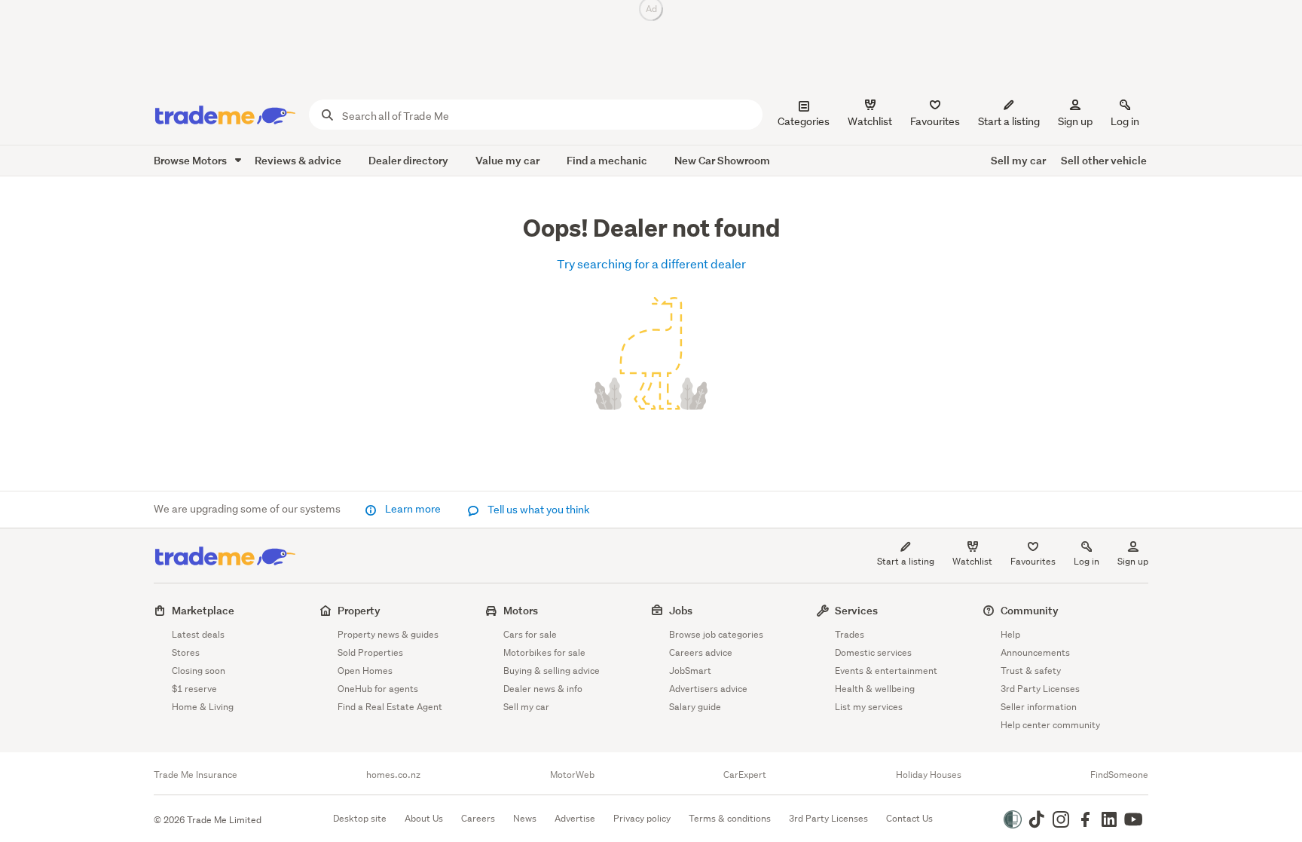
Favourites (1033, 561)
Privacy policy (642, 818)
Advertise (575, 818)
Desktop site (360, 818)
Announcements (1035, 652)
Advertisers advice (708, 688)
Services (856, 610)
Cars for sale (530, 634)
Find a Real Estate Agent (390, 706)
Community (1030, 610)
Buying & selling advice (551, 670)
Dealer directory (408, 160)
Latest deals (198, 634)
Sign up (1075, 121)
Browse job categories (716, 634)
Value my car (507, 160)
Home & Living (203, 706)
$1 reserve (194, 688)
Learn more (413, 509)
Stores (186, 652)
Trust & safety (1031, 670)
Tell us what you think (537, 509)
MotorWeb (572, 774)
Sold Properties (370, 652)
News (524, 818)
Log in (1125, 121)
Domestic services (873, 652)
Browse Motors (191, 160)
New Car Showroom (722, 160)
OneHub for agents (378, 688)
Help (1010, 634)
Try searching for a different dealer (651, 263)
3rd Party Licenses (1040, 688)
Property (359, 610)
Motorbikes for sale (544, 652)
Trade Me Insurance (195, 774)
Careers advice (700, 652)
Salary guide (695, 706)
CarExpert (744, 774)
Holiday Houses (928, 774)
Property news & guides (388, 634)
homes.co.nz (393, 774)
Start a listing (905, 561)
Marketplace (203, 610)
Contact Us (909, 818)
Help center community (1050, 724)
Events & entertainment (886, 670)
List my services (869, 706)
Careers (478, 818)
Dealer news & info (542, 688)
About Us (424, 818)
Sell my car (1018, 160)
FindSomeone (1119, 774)
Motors (520, 610)
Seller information (1039, 706)
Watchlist (972, 561)
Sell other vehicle (1104, 160)
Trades (849, 634)
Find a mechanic (607, 160)
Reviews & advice (298, 160)
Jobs (680, 610)
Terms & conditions (730, 818)
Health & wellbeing (875, 688)
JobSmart (690, 670)
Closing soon (198, 670)
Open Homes (365, 670)
